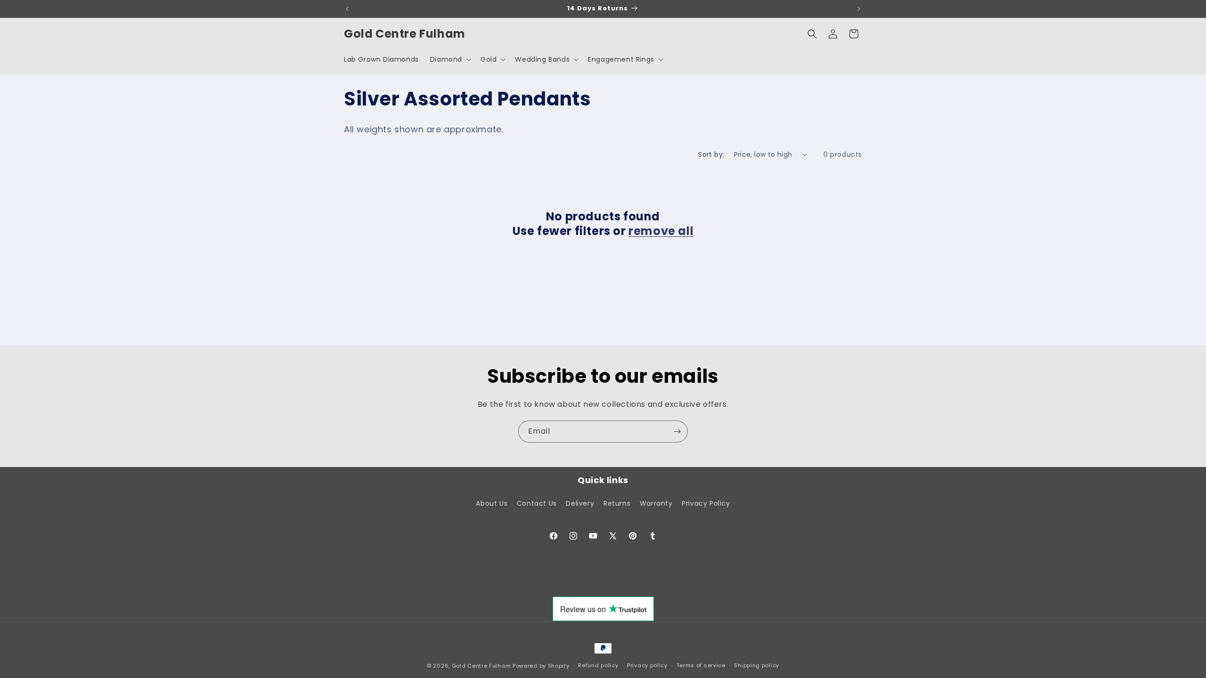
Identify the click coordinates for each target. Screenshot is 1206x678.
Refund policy (598, 665)
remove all (660, 231)
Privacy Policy (706, 503)
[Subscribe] (677, 431)
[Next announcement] (858, 9)
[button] (449, 59)
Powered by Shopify (541, 666)
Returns (616, 503)
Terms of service (700, 665)
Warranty (656, 503)
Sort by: (711, 154)
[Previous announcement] (347, 9)
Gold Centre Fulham (481, 666)
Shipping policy (756, 665)
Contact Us (537, 503)
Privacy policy (647, 665)
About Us (491, 503)
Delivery (580, 503)
